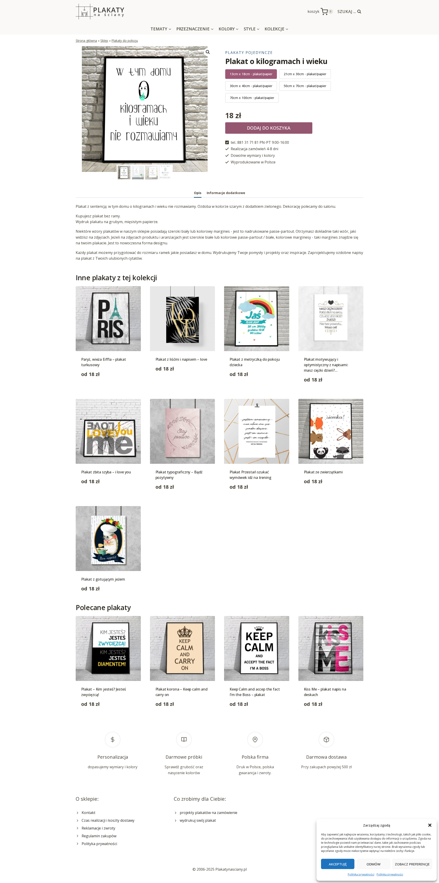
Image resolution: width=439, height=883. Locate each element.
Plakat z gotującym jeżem (103, 579)
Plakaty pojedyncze (249, 52)
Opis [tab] (197, 193)
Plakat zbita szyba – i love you (106, 472)
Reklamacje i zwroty (98, 828)
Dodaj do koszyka (268, 128)
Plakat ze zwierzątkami (323, 472)
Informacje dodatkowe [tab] (226, 193)
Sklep (104, 40)
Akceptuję (338, 864)
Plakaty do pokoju (125, 40)
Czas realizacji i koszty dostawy (108, 820)
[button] (430, 825)
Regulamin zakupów (99, 835)
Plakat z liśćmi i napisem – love (181, 359)
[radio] (251, 74)
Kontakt (88, 812)
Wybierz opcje (93, 389)
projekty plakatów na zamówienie (208, 812)
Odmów (373, 864)
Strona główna (86, 40)
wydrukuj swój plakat (198, 820)
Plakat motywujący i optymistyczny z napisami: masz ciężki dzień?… (326, 365)
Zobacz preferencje (412, 864)
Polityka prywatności (361, 874)
